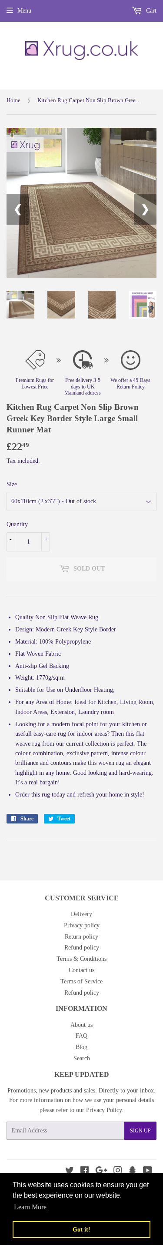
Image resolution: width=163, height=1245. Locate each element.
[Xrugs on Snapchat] (132, 1172)
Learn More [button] (30, 1207)
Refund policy (81, 947)
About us (81, 1025)
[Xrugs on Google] (101, 1172)
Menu (24, 10)
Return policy (81, 936)
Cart (150, 10)
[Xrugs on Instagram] (117, 1172)
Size (12, 484)
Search (81, 1058)
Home (13, 100)
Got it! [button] (81, 1229)
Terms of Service (81, 981)
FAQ (81, 1036)
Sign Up (140, 1131)
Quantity (17, 524)
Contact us (81, 970)
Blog (81, 1047)
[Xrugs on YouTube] (147, 1172)
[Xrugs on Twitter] (69, 1172)
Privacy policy (82, 925)
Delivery (81, 914)
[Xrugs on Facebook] (84, 1172)
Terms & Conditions (81, 959)
